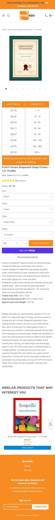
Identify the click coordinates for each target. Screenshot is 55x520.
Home (4, 29)
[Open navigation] (3, 15)
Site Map (36, 515)
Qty (5, 243)
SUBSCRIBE (40, 506)
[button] (25, 58)
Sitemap (27, 470)
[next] (50, 424)
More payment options (27, 257)
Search (27, 466)
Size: (4, 191)
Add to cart (41, 243)
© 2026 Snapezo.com (23, 515)
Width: (5, 229)
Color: (4, 203)
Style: (4, 216)
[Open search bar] (9, 15)
